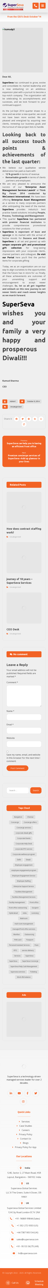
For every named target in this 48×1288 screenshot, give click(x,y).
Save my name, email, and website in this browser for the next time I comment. (23, 758)
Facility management (17, 902)
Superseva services (18, 972)
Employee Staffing (24, 881)
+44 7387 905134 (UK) (27, 1232)
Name (10, 711)
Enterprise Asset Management (29, 199)
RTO (15, 950)
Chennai (30, 817)
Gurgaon (35, 908)
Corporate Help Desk (24, 844)
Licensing (35, 913)
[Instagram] (23, 1101)
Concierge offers (30, 822)
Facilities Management (23, 892)
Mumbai (16, 934)
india (25, 913)
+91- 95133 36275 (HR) (27, 1246)
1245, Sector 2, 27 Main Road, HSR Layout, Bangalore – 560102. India (24, 1172)
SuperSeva (8, 209)
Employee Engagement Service (23, 876)
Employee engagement (23, 865)
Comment (12, 682)
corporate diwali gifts (24, 833)
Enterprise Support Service (24, 886)
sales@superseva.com (27, 1239)
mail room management (24, 924)
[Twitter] (35, 1093)
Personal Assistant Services (19, 945)
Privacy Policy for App (25, 1147)
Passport (29, 940)
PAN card (17, 940)
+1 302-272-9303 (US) (27, 1225)
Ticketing (33, 972)
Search (36, 790)
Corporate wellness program (24, 854)
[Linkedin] (10, 1093)
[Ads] (24, 1019)
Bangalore (18, 817)
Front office (34, 902)
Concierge (15, 822)
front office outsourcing (18, 908)
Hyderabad (13, 913)
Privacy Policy (25, 1134)
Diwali (28, 860)
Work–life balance (24, 977)
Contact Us (25, 1138)
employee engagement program (23, 870)
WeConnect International (16, 196)
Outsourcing (29, 934)
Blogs (26, 1142)
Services (17, 956)
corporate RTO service (23, 849)
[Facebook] (27, 1093)
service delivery (28, 950)
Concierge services (24, 828)
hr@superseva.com (27, 1253)
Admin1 (13, 401)
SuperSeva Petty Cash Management (24, 966)
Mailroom (23, 918)
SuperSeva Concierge (30, 961)
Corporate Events (23, 838)
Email (10, 724)
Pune (36, 945)
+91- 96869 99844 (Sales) (27, 1218)
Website (11, 738)
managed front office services (24, 929)
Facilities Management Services (23, 897)
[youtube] (19, 1093)
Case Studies (25, 1125)
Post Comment (17, 768)
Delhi (19, 860)
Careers (26, 1130)
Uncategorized (15, 407)
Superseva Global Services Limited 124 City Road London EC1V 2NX (24, 1208)
